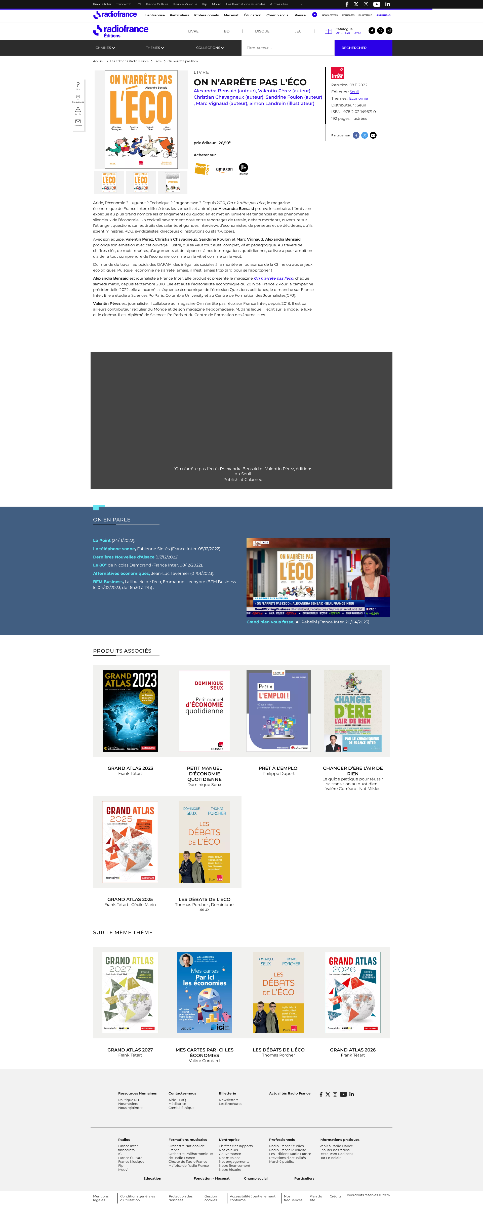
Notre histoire (230, 1169)
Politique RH (128, 1100)
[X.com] (380, 30)
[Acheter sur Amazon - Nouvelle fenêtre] (224, 169)
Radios (124, 1140)
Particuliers (304, 1178)
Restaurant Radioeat (336, 1154)
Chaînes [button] (103, 48)
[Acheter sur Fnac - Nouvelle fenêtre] (201, 169)
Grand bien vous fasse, (270, 622)
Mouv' (216, 4)
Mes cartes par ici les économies (204, 1052)
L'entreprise (229, 1140)
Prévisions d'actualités (287, 1158)
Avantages (348, 15)
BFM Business (108, 581)
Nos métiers (128, 1104)
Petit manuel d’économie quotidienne (204, 774)
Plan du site (315, 1198)
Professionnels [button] (206, 15)
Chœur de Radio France (188, 1161)
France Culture (157, 4)
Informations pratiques (339, 1140)
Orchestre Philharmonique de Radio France (191, 1156)
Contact (78, 125)
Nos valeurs (228, 1150)
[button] (314, 14)
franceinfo (124, 4)
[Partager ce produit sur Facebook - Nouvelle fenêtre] (356, 135)
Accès (78, 114)
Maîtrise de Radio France (189, 1165)
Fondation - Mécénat (212, 1178)
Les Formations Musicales (245, 4)
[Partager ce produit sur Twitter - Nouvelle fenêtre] (364, 135)
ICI (139, 4)
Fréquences (78, 102)
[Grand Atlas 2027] (130, 992)
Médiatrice (177, 1104)
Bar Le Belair (330, 1158)
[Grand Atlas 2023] (130, 711)
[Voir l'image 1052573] (173, 182)
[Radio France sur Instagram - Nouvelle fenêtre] (366, 4)
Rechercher (354, 48)
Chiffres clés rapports (236, 1146)
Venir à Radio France (336, 1146)
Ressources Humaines (137, 1093)
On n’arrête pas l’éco (273, 278)
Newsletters (330, 15)
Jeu (298, 31)
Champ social (278, 15)
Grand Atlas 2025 (130, 899)
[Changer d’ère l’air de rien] (353, 711)
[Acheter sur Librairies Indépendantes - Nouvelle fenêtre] (243, 169)
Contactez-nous (182, 1093)
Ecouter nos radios (334, 1150)
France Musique (185, 4)
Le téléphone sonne (114, 548)
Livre (193, 31)
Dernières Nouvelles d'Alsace (123, 557)
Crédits (335, 1196)
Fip (204, 4)
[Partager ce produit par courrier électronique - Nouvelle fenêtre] (373, 135)
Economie (358, 98)
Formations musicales (188, 1140)
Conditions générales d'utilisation (137, 1198)
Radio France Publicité (287, 1150)
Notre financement (234, 1165)
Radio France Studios (286, 1146)
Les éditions (383, 15)
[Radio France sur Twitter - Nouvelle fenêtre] (356, 4)
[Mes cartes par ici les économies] (204, 992)
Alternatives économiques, (121, 573)
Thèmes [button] (153, 48)
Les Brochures (230, 1104)
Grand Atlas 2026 (353, 1050)
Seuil (354, 91)
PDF (339, 33)
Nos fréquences (293, 1198)
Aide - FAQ (177, 1100)
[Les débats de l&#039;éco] (204, 842)
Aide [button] (78, 89)
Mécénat (231, 15)
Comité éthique (181, 1108)
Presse (300, 15)
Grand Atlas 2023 (130, 768)
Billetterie (365, 15)
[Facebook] (372, 30)
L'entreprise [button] (155, 15)
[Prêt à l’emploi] (279, 711)
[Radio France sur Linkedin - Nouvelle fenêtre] (387, 4)
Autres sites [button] (279, 4)
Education (152, 1178)
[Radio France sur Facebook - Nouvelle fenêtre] (347, 4)
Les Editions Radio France (290, 1154)
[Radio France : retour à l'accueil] (115, 15)
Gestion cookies (211, 1198)
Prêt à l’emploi (279, 768)
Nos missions (229, 1158)
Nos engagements (234, 1161)
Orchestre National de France (187, 1148)
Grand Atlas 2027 (130, 1050)
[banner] (241, 4)
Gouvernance (230, 1154)
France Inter (102, 4)
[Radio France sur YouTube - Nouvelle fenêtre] (377, 4)
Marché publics (281, 1161)
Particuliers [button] (179, 15)
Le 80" (100, 565)
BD (227, 31)
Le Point (102, 540)
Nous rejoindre (130, 1108)
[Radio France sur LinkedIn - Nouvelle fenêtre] (351, 1094)
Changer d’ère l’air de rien (353, 771)
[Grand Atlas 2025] (130, 842)
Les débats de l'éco (204, 899)
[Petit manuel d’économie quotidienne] (204, 711)
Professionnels (282, 1140)
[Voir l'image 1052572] (109, 182)
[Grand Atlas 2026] (353, 992)
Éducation (252, 15)
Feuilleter (353, 33)
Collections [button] (208, 48)
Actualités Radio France (289, 1093)
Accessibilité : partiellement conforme (252, 1198)
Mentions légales (100, 1198)
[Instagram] (389, 30)
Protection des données (180, 1198)
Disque (262, 31)
